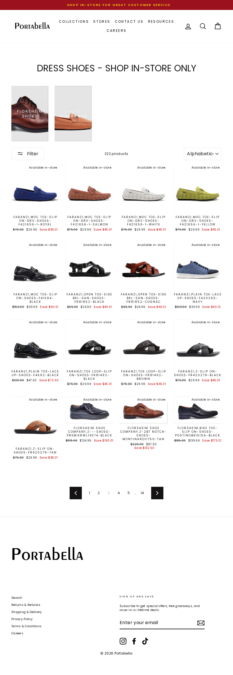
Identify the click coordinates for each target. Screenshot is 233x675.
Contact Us (129, 21)
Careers (117, 30)
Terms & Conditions (26, 626)
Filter (32, 153)
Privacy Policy (22, 619)
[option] (116, 5)
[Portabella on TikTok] (145, 641)
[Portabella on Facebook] (134, 641)
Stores (101, 21)
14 (142, 492)
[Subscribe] (201, 623)
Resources (161, 21)
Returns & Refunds (25, 605)
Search (16, 598)
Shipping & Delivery (26, 612)
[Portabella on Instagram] (123, 641)
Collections (74, 21)
